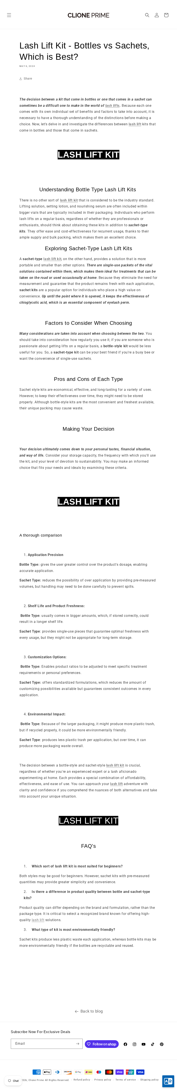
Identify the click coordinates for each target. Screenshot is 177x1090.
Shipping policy (149, 1079)
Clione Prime (36, 1080)
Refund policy (82, 1079)
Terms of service (125, 1079)
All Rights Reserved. (57, 1080)
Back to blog (92, 1011)
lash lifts (112, 106)
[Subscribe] (77, 1044)
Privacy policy (102, 1079)
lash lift (38, 920)
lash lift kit (52, 259)
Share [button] (28, 78)
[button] (9, 15)
